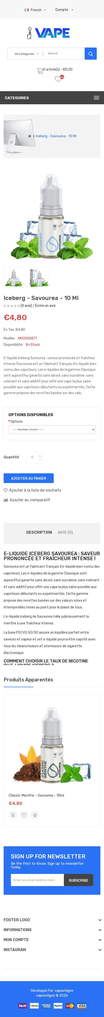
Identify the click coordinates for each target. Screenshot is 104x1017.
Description (39, 532)
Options (17, 422)
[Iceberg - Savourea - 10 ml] (14, 277)
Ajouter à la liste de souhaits (35, 490)
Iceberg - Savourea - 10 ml (56, 136)
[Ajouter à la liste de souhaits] (24, 815)
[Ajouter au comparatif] (34, 815)
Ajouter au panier (28, 478)
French (36, 10)
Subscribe (78, 881)
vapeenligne (63, 991)
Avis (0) (65, 532)
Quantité (11, 457)
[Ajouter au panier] (13, 815)
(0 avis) (26, 306)
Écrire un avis (45, 306)
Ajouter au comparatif (30, 500)
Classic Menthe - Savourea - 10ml (36, 795)
